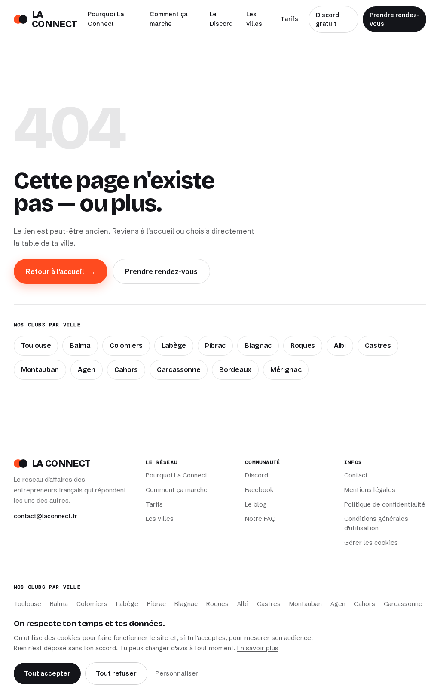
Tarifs (289, 19)
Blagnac (258, 345)
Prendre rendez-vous (394, 19)
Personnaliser (176, 673)
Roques (302, 345)
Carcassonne (178, 370)
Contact (356, 475)
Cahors (126, 370)
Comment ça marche (169, 19)
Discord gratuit (327, 19)
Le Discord (221, 19)
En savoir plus (257, 648)
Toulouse (36, 345)
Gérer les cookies (371, 543)
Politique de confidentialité (384, 504)
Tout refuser (116, 673)
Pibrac (215, 345)
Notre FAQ (260, 519)
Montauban (40, 370)
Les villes (254, 19)
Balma (80, 345)
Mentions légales (369, 490)
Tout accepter (47, 673)
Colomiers (126, 345)
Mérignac (285, 370)
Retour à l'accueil (60, 271)
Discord (256, 475)
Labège (174, 345)
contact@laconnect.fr (45, 516)
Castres (378, 345)
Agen (86, 370)
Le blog (256, 504)
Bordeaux (235, 370)
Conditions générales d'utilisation (376, 523)
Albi (340, 345)
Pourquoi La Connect (106, 19)
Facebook (259, 490)
